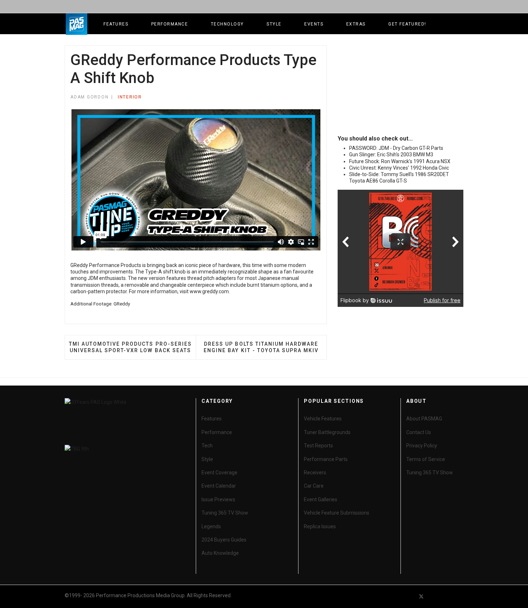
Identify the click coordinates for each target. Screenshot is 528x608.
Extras (356, 24)
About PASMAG (424, 419)
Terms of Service (425, 459)
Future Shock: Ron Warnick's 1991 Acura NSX (399, 161)
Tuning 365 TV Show (225, 513)
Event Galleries (320, 499)
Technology (227, 24)
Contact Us (418, 432)
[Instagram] (460, 596)
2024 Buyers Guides (224, 540)
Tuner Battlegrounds (327, 432)
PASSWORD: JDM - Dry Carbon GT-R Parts (396, 148)
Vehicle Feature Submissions (336, 513)
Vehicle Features (323, 419)
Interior (130, 97)
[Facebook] (408, 596)
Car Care (314, 486)
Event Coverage (219, 472)
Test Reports (318, 445)
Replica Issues (320, 526)
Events (313, 24)
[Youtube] (434, 596)
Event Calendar (219, 486)
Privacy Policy (421, 445)
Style (274, 24)
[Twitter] (421, 596)
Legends (211, 526)
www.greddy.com (209, 291)
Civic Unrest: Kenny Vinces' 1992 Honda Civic (399, 168)
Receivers (315, 472)
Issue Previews (218, 499)
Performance (169, 24)
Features (115, 24)
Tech (207, 445)
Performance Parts (326, 459)
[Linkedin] (447, 596)
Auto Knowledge (220, 553)
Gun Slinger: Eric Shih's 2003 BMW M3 (391, 154)
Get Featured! (407, 24)
